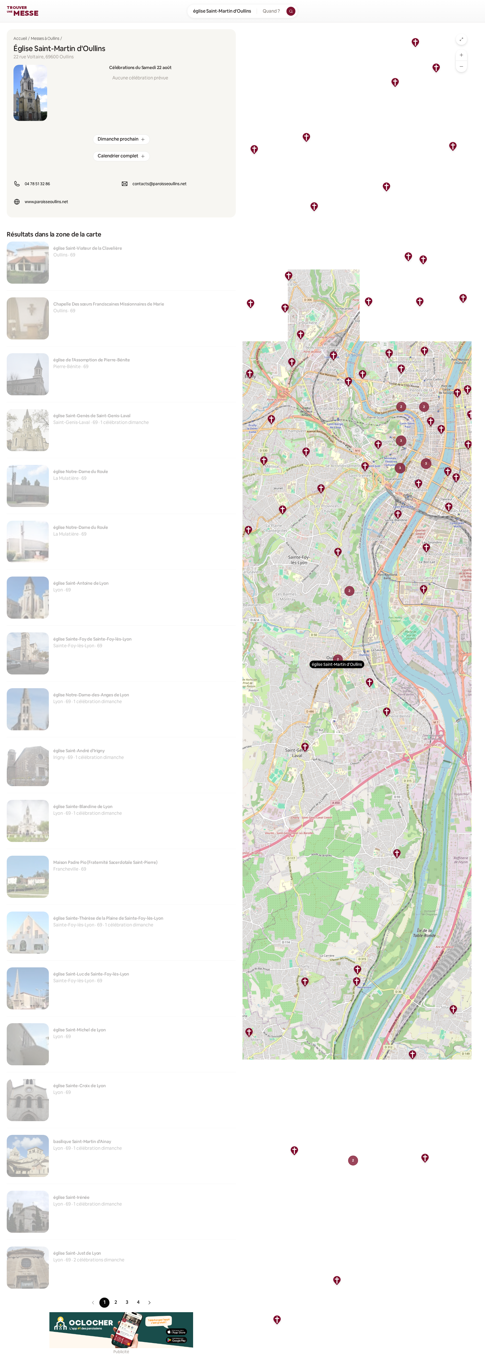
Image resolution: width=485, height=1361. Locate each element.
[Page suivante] (149, 1303)
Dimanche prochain (118, 139)
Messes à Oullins (45, 38)
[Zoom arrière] (461, 66)
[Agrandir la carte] (461, 39)
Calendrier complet (118, 156)
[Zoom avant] (461, 55)
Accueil (20, 38)
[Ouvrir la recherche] (291, 11)
